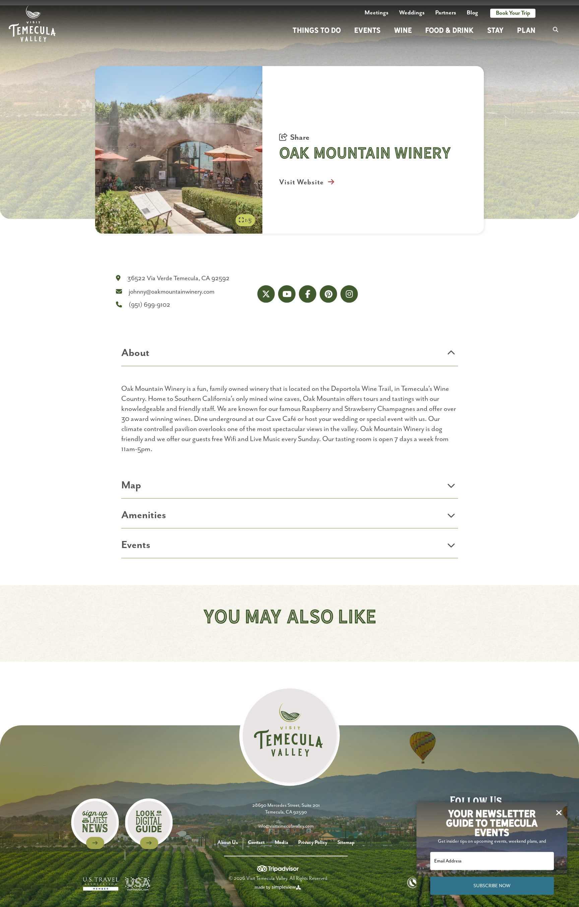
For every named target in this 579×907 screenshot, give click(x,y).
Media (281, 842)
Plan (526, 30)
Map (131, 485)
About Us (227, 842)
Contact (256, 842)
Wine (403, 30)
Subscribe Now (491, 886)
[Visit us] (266, 294)
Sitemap (346, 842)
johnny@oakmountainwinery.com (171, 292)
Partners (445, 12)
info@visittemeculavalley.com (286, 826)
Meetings (376, 12)
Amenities (143, 515)
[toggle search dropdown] (555, 30)
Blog (472, 12)
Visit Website (302, 182)
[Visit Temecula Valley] (32, 23)
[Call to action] (95, 823)
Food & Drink (449, 30)
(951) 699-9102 (149, 305)
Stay (495, 30)
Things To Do (317, 30)
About (135, 353)
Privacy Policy (312, 842)
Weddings (412, 12)
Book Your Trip (513, 13)
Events (367, 30)
